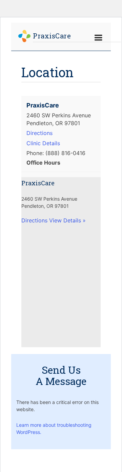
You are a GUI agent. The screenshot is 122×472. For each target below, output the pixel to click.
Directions (39, 133)
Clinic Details (43, 143)
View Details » (67, 220)
